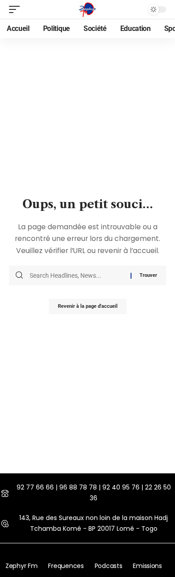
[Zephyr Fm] (87, 9)
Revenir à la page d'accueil (88, 306)
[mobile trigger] (16, 9)
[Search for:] (77, 275)
